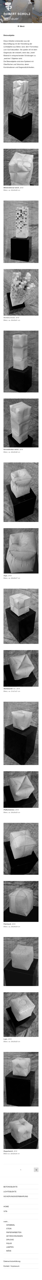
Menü (22, 26)
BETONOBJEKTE (11, 1186)
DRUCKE (10, 1239)
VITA (5, 1211)
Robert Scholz (17, 14)
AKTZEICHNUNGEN (14, 1236)
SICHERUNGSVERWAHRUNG (16, 1196)
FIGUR (9, 1243)
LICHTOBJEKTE (10, 1191)
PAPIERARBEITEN (13, 1232)
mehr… (6, 1221)
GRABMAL (10, 1225)
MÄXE (8, 1250)
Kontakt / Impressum (11, 1266)
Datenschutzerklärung (12, 1261)
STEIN (8, 1228)
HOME (6, 1206)
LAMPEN (10, 1247)
